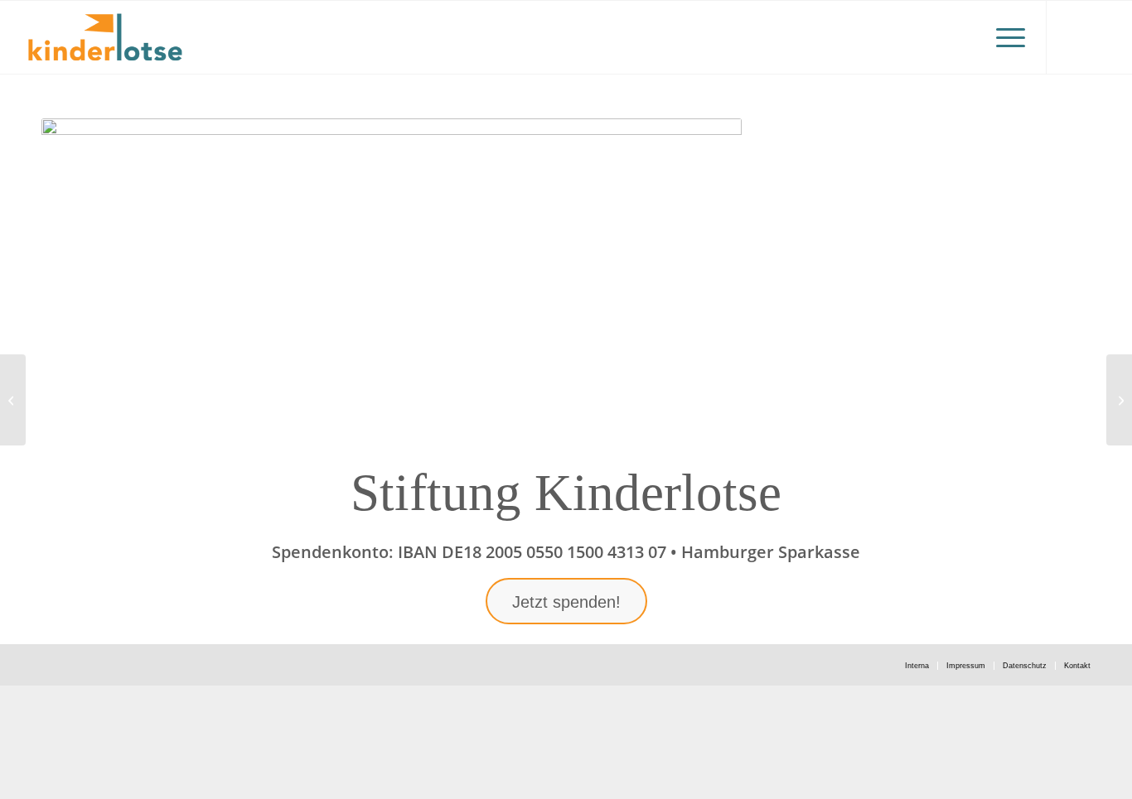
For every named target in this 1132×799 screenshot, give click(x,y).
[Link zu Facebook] (1097, 36)
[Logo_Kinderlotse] (104, 37)
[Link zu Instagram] (1072, 36)
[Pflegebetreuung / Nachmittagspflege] (13, 399)
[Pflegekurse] (1119, 399)
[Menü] (1005, 37)
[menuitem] (1005, 37)
